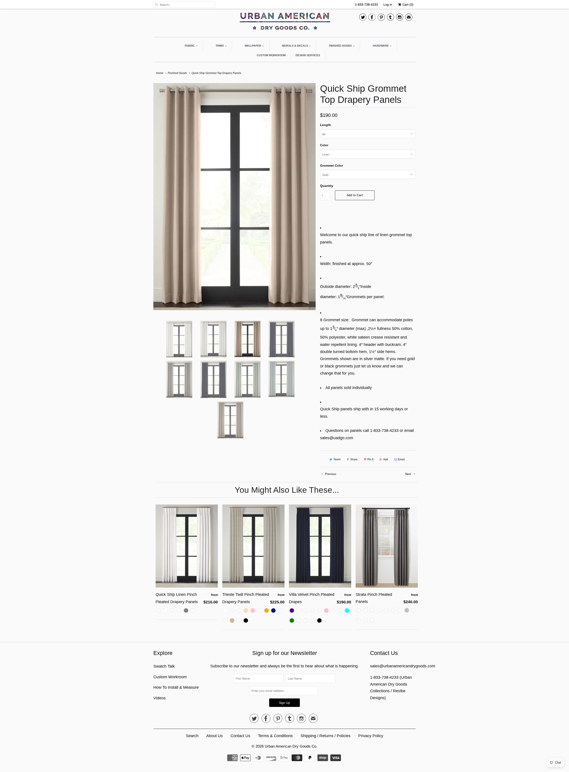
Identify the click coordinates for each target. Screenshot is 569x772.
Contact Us (240, 736)
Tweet (337, 459)
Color (324, 145)
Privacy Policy (370, 736)
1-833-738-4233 (366, 4)
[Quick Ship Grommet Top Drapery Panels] (234, 196)
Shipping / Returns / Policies (326, 736)
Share (354, 459)
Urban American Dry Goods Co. (291, 746)
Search (192, 736)
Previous (330, 474)
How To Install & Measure (176, 687)
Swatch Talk (164, 666)
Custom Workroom (170, 677)
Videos (159, 698)
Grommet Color (331, 165)
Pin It (370, 459)
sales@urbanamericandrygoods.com (402, 666)
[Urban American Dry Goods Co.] (284, 22)
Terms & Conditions (275, 736)
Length (325, 125)
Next (408, 474)
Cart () (407, 4)
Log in (387, 4)
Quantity (326, 186)
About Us (214, 736)
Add (385, 459)
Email (401, 459)
